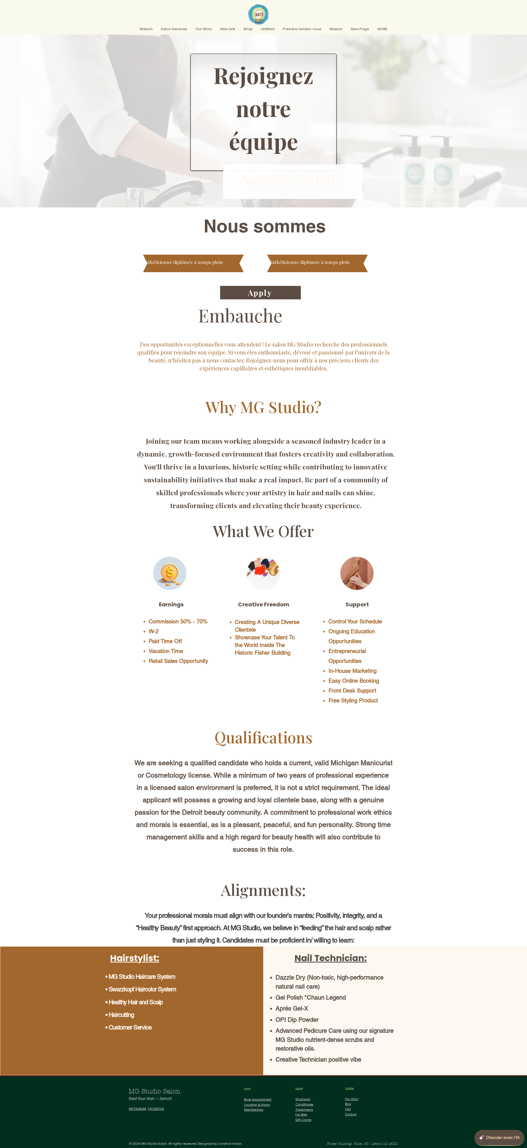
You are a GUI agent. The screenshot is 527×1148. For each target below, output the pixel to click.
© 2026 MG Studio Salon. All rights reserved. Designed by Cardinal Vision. (185, 1143)
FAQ (348, 1109)
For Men (301, 1114)
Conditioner (304, 1104)
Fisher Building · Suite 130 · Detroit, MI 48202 (362, 1144)
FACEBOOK (156, 1109)
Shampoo (302, 1099)
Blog (348, 1104)
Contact (351, 1114)
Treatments (304, 1109)
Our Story (351, 1099)
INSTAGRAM (137, 1109)
